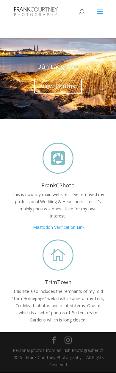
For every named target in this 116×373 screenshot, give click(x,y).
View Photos (58, 86)
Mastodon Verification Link (58, 227)
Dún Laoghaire (58, 67)
